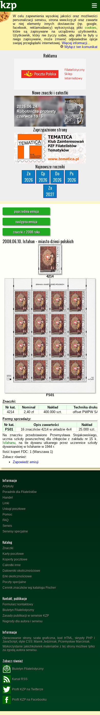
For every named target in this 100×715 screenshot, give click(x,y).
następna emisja (26, 221)
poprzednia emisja (26, 211)
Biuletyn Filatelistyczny (18, 610)
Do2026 (57, 176)
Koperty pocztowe (15, 559)
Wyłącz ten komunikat (80, 47)
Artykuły (8, 486)
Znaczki (8, 548)
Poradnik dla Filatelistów (20, 492)
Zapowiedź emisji (25, 462)
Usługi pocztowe (14, 509)
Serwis (7, 526)
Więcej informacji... (76, 43)
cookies (90, 28)
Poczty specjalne (14, 582)
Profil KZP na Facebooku (29, 699)
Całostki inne (12, 565)
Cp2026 (43, 176)
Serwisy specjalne (15, 531)
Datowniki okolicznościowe (21, 571)
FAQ (5, 520)
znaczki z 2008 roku (26, 231)
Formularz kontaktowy (18, 604)
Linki (6, 503)
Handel (8, 497)
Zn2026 (28, 176)
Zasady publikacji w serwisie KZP (26, 615)
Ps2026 (71, 176)
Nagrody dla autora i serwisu (23, 621)
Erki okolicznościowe (17, 576)
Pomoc (7, 514)
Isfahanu (9, 443)
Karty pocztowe (13, 554)
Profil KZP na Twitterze (27, 689)
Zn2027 (50, 191)
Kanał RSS (19, 679)
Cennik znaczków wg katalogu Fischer (29, 587)
